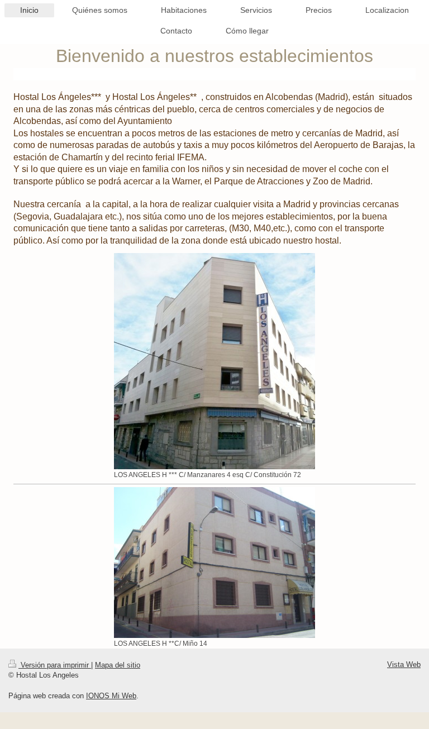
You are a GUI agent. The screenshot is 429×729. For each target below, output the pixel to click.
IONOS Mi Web (111, 696)
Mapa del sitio (117, 665)
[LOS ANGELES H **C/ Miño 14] (214, 562)
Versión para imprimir (54, 665)
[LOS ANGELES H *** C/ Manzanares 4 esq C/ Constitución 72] (214, 361)
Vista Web (404, 664)
